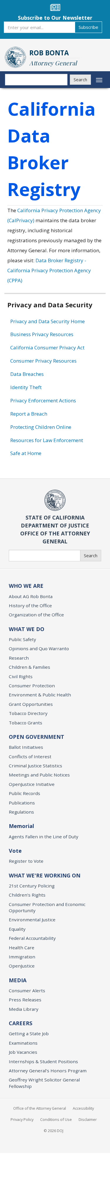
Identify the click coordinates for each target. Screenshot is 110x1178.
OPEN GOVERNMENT (36, 736)
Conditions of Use (56, 1119)
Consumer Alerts (27, 990)
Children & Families (29, 667)
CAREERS (20, 1023)
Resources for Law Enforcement (46, 440)
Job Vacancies (23, 1052)
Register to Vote (26, 861)
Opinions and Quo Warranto (39, 648)
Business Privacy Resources (41, 334)
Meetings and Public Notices (39, 775)
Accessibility (83, 1108)
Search (80, 79)
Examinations (23, 1043)
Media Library (23, 1009)
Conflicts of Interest (30, 756)
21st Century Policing (32, 886)
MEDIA (17, 980)
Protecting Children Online (40, 427)
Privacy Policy (22, 1119)
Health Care (21, 947)
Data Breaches (27, 374)
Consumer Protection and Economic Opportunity (47, 907)
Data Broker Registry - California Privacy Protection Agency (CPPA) (49, 270)
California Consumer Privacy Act (47, 347)
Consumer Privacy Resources (43, 360)
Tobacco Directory (28, 713)
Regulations (21, 812)
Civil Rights (21, 676)
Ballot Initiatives (26, 747)
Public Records (24, 793)
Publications (22, 803)
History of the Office (30, 605)
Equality (17, 929)
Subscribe (88, 27)
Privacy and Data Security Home (47, 321)
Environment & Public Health (40, 695)
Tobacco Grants (25, 723)
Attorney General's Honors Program (48, 1071)
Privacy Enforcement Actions (43, 400)
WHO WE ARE (26, 585)
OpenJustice (22, 966)
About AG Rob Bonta (31, 596)
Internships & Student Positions (43, 1061)
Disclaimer (88, 1119)
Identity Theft (26, 387)
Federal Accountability (32, 938)
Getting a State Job (29, 1033)
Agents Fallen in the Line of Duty (43, 836)
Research (19, 658)
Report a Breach (28, 413)
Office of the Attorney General (39, 1108)
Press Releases (25, 1000)
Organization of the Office (36, 615)
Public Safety (22, 639)
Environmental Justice (32, 920)
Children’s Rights (27, 895)
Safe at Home (25, 453)
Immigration (22, 957)
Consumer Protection (32, 685)
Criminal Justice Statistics (35, 766)
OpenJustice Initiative (32, 784)
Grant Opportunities (31, 704)
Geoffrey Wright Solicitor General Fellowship (44, 1083)
